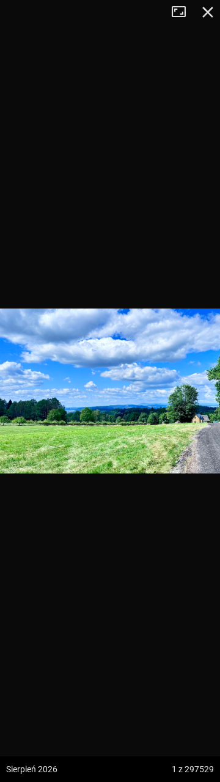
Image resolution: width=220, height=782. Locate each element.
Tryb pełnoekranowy (183, 12)
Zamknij (208, 12)
